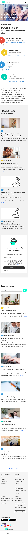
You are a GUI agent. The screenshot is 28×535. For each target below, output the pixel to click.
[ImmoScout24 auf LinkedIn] (13, 526)
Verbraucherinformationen (7, 500)
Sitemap (3, 479)
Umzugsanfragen (19, 505)
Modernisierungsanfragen (20, 507)
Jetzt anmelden (14, 267)
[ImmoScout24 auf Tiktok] (11, 526)
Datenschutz (4, 502)
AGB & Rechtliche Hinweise (7, 498)
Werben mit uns (18, 509)
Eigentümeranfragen (19, 502)
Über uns (3, 476)
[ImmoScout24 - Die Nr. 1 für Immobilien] (9, 529)
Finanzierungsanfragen (20, 503)
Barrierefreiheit (4, 481)
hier (18, 264)
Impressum (3, 483)
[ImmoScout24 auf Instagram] (5, 526)
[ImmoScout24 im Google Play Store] (12, 520)
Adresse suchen (18, 485)
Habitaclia (17, 493)
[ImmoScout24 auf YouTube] (8, 526)
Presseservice (18, 477)
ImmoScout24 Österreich (20, 490)
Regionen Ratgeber (19, 488)
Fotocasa (17, 492)
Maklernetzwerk (18, 500)
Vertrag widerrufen (19, 486)
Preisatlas (17, 483)
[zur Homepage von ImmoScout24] (6, 2)
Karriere (3, 477)
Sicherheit (3, 503)
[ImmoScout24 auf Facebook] (2, 526)
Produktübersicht (19, 498)
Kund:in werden (20, 512)
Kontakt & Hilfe (18, 476)
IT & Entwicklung (18, 481)
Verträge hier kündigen (20, 479)
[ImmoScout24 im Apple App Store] (5, 520)
